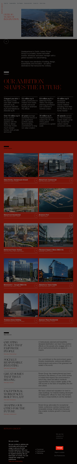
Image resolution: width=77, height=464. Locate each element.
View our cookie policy (16, 461)
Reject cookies (59, 452)
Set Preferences (59, 455)
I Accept (59, 448)
